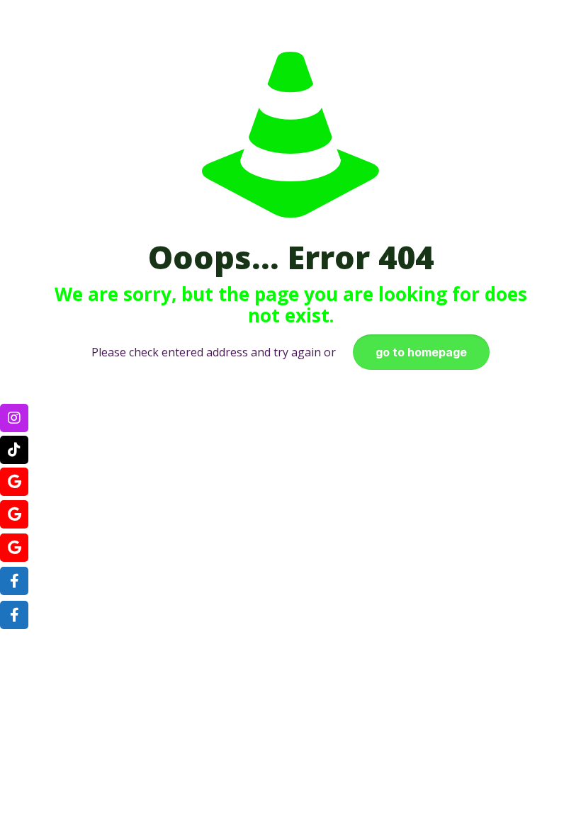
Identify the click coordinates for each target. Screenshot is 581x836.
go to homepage (421, 352)
